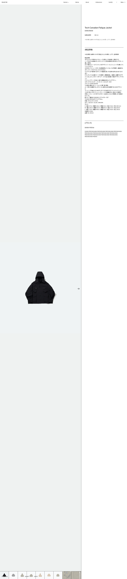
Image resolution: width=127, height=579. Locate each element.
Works (77, 2)
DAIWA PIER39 (89, 30)
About (87, 2)
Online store (99, 2)
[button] (78, 289)
